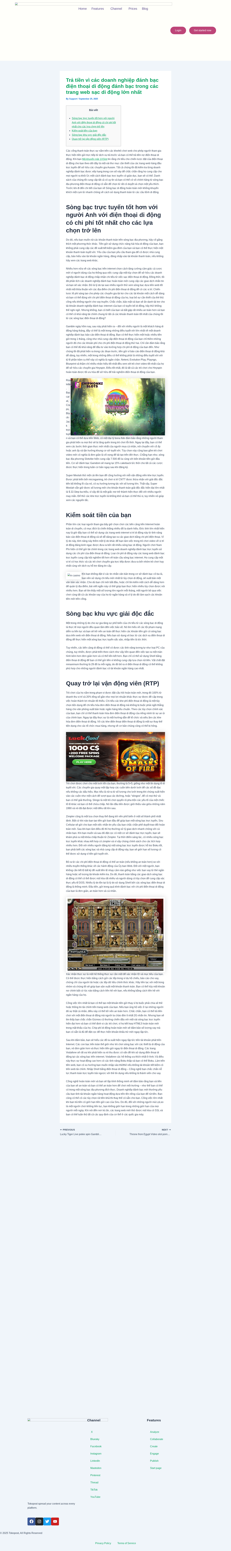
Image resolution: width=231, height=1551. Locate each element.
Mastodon (95, 1468)
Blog (145, 8)
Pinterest (95, 1475)
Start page (156, 1468)
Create (154, 1446)
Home (82, 8)
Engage (154, 1453)
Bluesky (94, 1439)
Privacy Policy (103, 1543)
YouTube (95, 1497)
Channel (116, 8)
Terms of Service (126, 1543)
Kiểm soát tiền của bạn (84, 130)
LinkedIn (95, 1460)
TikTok (94, 1489)
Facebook (96, 1446)
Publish (154, 1460)
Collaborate (156, 1439)
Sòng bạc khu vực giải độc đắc (89, 135)
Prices (133, 8)
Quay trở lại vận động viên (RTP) (90, 139)
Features (97, 8)
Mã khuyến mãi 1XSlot (94, 159)
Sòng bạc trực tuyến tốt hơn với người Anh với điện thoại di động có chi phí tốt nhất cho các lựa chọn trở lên (94, 122)
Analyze (154, 1432)
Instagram (95, 1453)
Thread (94, 1482)
